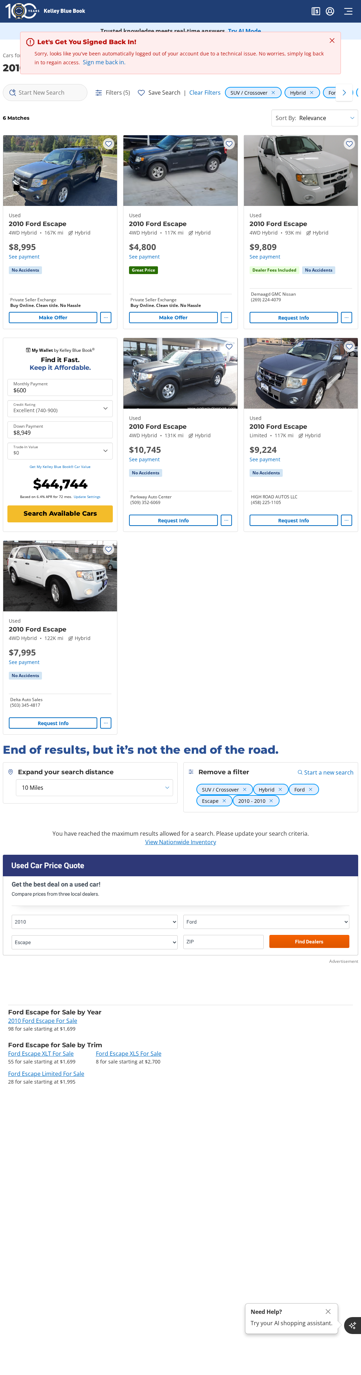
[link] (25, 270)
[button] (316, 12)
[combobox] (45, 92)
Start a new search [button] (329, 772)
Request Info (293, 317)
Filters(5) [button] (118, 92)
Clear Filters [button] (205, 92)
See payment (24, 256)
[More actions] (105, 317)
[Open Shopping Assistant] (352, 1325)
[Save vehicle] (108, 143)
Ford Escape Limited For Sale (46, 1074)
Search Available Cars (60, 513)
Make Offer (53, 317)
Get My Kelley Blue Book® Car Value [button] (60, 466)
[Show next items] (344, 92)
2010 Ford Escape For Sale (42, 1021)
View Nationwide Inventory (180, 842)
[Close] (328, 1311)
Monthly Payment (30, 384)
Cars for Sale (18, 55)
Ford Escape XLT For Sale (41, 1053)
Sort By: (286, 118)
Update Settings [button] (87, 496)
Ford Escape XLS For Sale (128, 1053)
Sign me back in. (104, 62)
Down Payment (28, 426)
